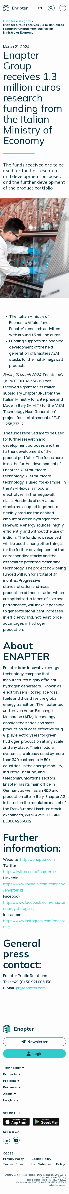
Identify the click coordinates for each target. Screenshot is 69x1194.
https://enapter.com (37, 859)
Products (10, 1074)
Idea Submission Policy (48, 1164)
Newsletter (37, 1041)
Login (37, 1053)
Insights (9, 1100)
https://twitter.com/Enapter (27, 871)
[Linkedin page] (6, 1140)
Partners (10, 1087)
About (7, 1094)
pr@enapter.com (31, 987)
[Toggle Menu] (62, 8)
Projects (9, 1081)
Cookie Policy (41, 1159)
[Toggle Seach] (51, 8)
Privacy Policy (13, 1159)
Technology (12, 1068)
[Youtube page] (16, 1140)
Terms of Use (13, 1164)
